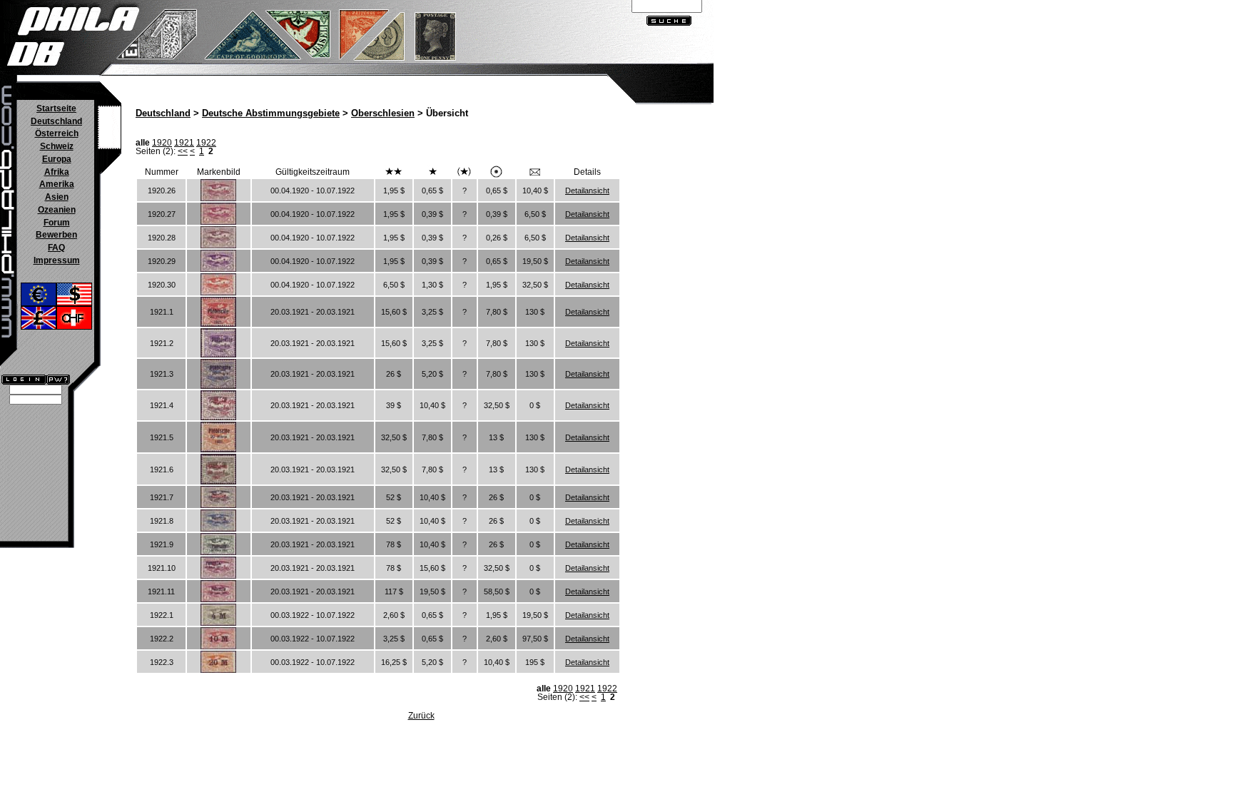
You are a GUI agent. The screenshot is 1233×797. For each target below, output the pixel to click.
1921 (184, 142)
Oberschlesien (383, 113)
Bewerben (56, 234)
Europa (56, 159)
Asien (56, 197)
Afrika (56, 172)
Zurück (421, 715)
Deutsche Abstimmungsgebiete (271, 113)
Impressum (57, 260)
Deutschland (56, 121)
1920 (162, 142)
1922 (206, 142)
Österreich (56, 133)
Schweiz (56, 146)
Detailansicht (587, 190)
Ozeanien (57, 209)
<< (183, 151)
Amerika (56, 184)
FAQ (56, 247)
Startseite (56, 108)
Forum (57, 222)
